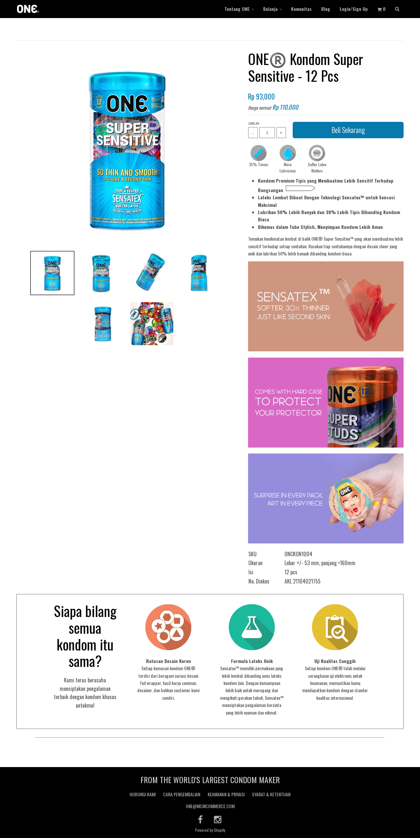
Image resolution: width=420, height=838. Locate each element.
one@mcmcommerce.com (210, 806)
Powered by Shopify (210, 830)
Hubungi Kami (143, 794)
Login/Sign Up (354, 8)
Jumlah (253, 123)
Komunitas (301, 8)
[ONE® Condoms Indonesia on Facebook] (200, 819)
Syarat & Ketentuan (271, 794)
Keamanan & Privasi (226, 794)
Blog (325, 8)
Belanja (270, 8)
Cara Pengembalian (181, 794)
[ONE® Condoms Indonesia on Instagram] (218, 819)
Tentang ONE (237, 8)
